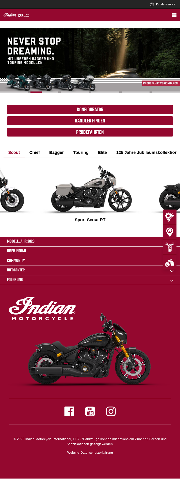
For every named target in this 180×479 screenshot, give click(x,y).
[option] (90, 60)
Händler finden (90, 121)
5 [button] (136, 92)
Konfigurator (90, 110)
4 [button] (105, 92)
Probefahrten (90, 132)
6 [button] (166, 92)
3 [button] (75, 92)
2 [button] (44, 92)
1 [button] (14, 92)
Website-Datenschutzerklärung (90, 452)
